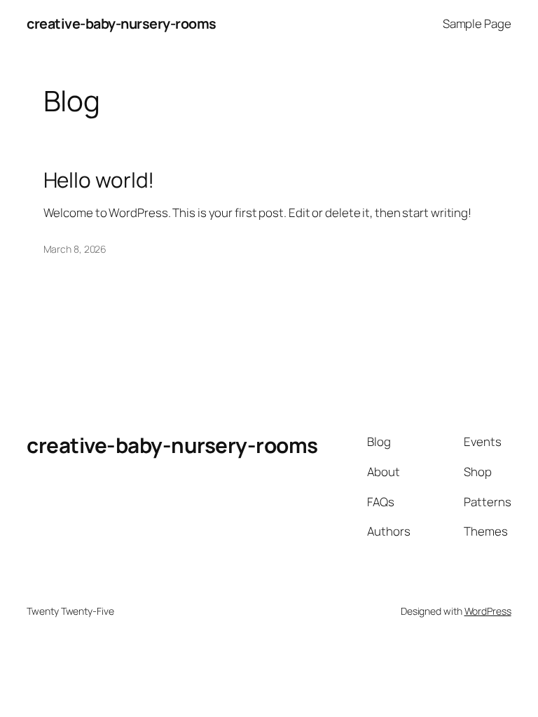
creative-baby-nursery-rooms (121, 23)
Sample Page (477, 23)
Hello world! (99, 179)
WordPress (487, 611)
